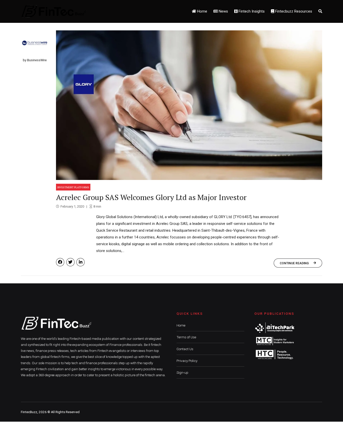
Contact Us (185, 349)
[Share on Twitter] (70, 262)
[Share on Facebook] (60, 262)
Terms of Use (186, 337)
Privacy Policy (187, 361)
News (223, 11)
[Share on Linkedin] (80, 262)
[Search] (320, 11)
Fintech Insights (251, 11)
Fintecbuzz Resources (293, 11)
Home (201, 11)
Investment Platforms (73, 187)
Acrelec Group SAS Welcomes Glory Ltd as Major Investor (151, 197)
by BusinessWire (35, 60)
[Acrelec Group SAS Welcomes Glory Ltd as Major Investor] (189, 105)
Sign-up (182, 372)
